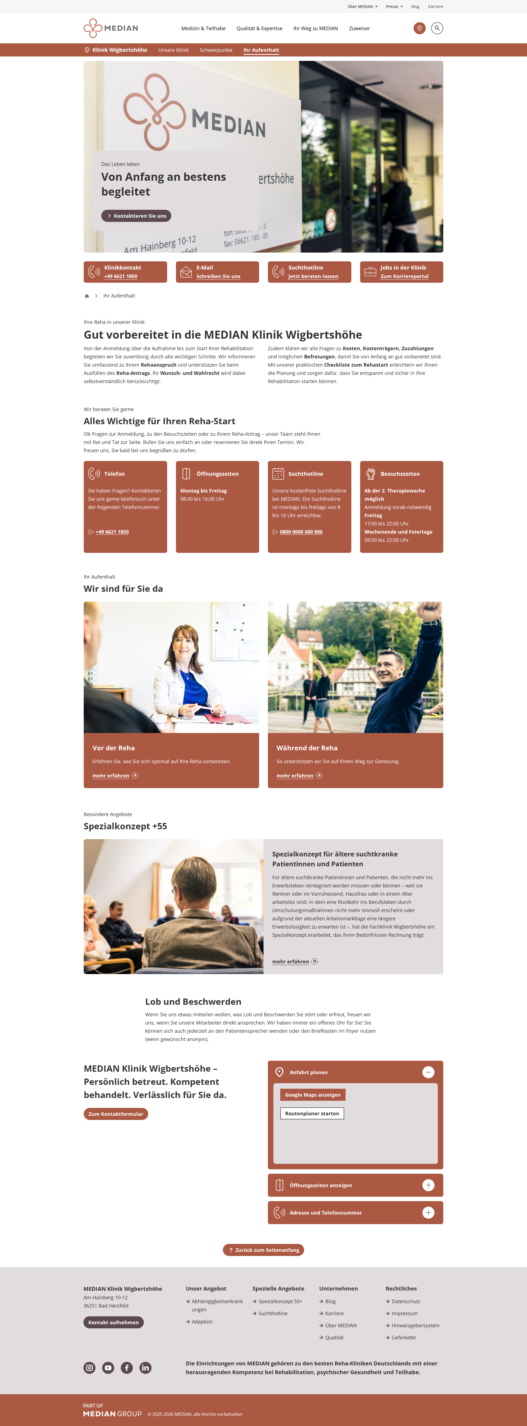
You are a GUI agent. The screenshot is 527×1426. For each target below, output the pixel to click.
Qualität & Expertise (259, 28)
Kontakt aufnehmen (113, 1322)
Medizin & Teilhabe (203, 28)
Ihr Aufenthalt (261, 50)
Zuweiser (359, 28)
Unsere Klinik (173, 50)
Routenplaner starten (312, 1113)
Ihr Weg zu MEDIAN (315, 28)
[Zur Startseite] (111, 28)
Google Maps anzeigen (313, 1094)
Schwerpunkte (216, 50)
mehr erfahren (110, 775)
